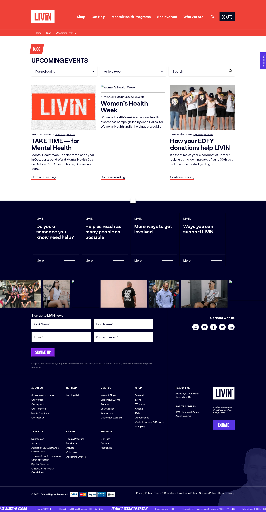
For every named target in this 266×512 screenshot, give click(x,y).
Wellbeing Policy (188, 493)
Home (38, 32)
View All (139, 395)
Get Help (98, 17)
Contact (105, 438)
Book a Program (75, 438)
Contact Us (37, 417)
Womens (140, 404)
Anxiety (35, 443)
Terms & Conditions (165, 493)
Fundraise (71, 443)
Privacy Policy (144, 493)
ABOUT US (37, 388)
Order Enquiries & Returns (149, 421)
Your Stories (108, 408)
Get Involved (167, 17)
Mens (138, 399)
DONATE (227, 17)
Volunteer (71, 452)
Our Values (37, 399)
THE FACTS (37, 431)
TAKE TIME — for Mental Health (55, 144)
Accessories (142, 417)
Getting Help (73, 395)
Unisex (139, 408)
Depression (37, 438)
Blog (48, 32)
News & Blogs (108, 395)
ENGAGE (70, 431)
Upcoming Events (76, 456)
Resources (107, 413)
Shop (81, 17)
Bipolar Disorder (40, 464)
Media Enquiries (40, 413)
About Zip (106, 447)
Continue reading (43, 177)
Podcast (105, 404)
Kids (137, 413)
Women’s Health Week (124, 106)
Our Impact (37, 404)
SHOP (138, 388)
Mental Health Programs (131, 17)
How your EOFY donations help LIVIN (200, 144)
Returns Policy (226, 493)
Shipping (140, 426)
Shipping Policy (207, 493)
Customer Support (111, 417)
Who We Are (193, 17)
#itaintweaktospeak (42, 395)
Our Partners (38, 408)
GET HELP (71, 388)
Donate (70, 447)
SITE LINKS (107, 431)
